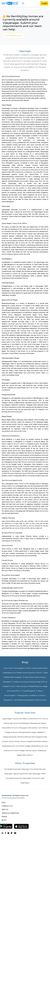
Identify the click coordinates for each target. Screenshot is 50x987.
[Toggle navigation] (23, 3)
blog (4, 820)
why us (5, 809)
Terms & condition (10, 813)
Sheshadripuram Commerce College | (16, 746)
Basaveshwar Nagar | (39, 723)
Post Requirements (13, 35)
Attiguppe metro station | (28, 728)
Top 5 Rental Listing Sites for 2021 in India (29, 700)
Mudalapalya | (24, 723)
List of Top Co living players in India (17, 668)
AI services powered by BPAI (13, 798)
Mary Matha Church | (10, 728)
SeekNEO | (41, 732)
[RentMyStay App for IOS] (21, 825)
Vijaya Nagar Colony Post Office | (14, 719)
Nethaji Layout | (32, 750)
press (4, 817)
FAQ (3, 802)
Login (44, 3)
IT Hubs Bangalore (28, 691)
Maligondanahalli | (10, 737)
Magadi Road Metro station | (37, 741)
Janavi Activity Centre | (17, 741)
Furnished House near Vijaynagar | (17, 769)
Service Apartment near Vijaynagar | (27, 774)
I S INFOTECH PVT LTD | (37, 719)
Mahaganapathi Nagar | (28, 732)
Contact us (7, 806)
